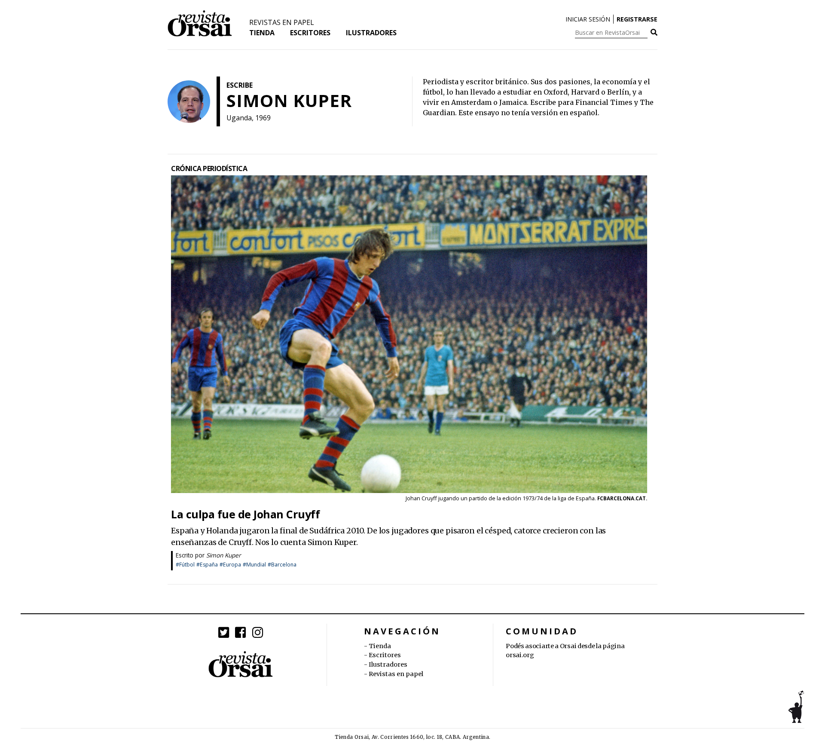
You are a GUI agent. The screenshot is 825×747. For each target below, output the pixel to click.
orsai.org (520, 655)
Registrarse (637, 19)
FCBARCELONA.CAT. (622, 498)
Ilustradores (371, 32)
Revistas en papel (281, 22)
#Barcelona (282, 564)
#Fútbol (185, 564)
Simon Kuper (223, 555)
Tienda (262, 32)
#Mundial (254, 564)
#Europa (230, 564)
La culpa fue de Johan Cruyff (245, 514)
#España (207, 564)
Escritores (310, 32)
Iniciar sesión (587, 19)
